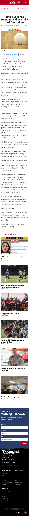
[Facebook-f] (10, 512)
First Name (3, 424)
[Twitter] (13, 512)
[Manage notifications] (25, 512)
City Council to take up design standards (14, 397)
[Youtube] (18, 512)
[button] (4, 2)
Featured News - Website (19, 8)
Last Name (3, 430)
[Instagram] (16, 512)
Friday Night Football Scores (10, 314)
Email (2, 436)
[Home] (1, 8)
